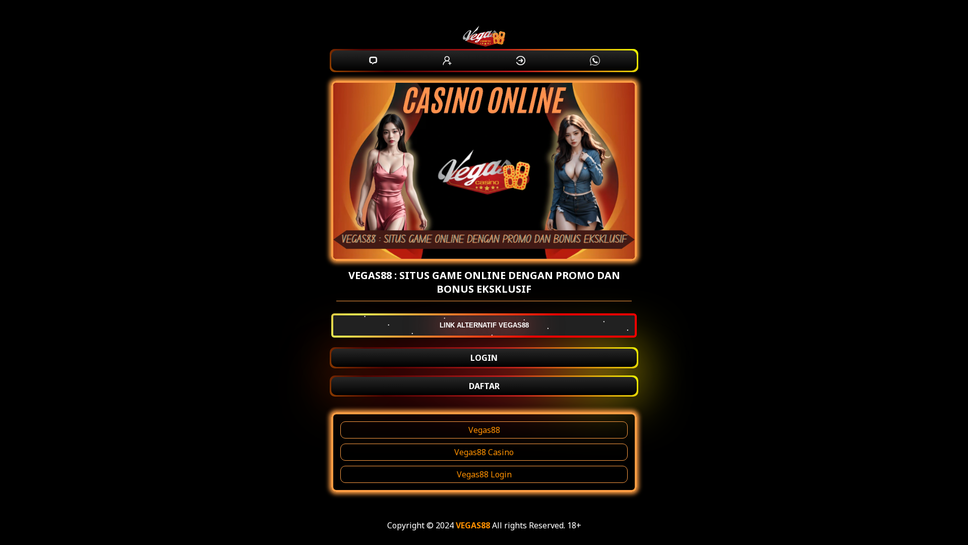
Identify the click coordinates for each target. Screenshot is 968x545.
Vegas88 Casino (484, 452)
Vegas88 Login (484, 474)
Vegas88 (484, 429)
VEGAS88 (473, 525)
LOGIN (484, 357)
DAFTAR (484, 386)
